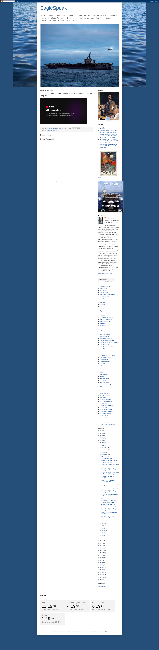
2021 (101, 442)
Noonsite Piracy (104, 353)
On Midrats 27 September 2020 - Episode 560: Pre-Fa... (110, 465)
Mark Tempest (110, 218)
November (104, 449)
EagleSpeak (53, 8)
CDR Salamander (104, 292)
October (104, 452)
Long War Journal (104, 336)
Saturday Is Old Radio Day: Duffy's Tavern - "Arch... (108, 477)
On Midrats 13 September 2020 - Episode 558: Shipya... (109, 495)
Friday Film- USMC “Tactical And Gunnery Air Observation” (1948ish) (109, 140)
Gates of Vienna (104, 313)
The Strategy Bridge (105, 393)
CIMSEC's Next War (105, 296)
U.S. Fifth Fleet (103, 407)
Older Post (90, 178)
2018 (101, 543)
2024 (101, 435)
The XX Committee (105, 395)
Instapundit (103, 323)
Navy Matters (103, 348)
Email (99, 177)
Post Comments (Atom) (53, 181)
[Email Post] (70, 128)
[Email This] (73, 128)
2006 (101, 572)
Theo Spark (103, 397)
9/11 (102, 498)
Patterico (102, 368)
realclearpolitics (104, 374)
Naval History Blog (104, 344)
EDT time (46, 602)
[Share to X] (76, 128)
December (105, 447)
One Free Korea (104, 359)
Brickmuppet (103, 290)
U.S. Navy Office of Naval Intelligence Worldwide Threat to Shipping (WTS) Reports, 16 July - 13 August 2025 (109, 145)
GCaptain (102, 315)
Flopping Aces (103, 311)
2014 (101, 553)
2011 (101, 560)
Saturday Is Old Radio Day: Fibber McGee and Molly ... (109, 505)
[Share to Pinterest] (79, 128)
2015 (101, 550)
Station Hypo (103, 386)
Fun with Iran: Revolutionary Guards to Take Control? (108, 501)
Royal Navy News (104, 378)
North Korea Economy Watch (107, 355)
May (103, 528)
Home (67, 178)
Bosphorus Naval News (106, 286)
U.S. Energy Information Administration (106, 402)
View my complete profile (105, 273)
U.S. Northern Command (106, 411)
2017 (101, 545)
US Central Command (105, 417)
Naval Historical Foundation (107, 340)
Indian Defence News (105, 321)
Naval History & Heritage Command (109, 342)
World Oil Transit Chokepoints (107, 424)
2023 (101, 438)
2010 (101, 562)
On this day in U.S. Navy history (109, 488)
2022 (101, 440)
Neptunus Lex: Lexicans (106, 351)
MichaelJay (93, 631)
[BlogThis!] (74, 128)
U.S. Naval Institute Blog (106, 409)
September (105, 454)
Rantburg (102, 372)
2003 (101, 579)
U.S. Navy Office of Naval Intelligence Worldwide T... (108, 457)
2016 (101, 548)
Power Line (103, 370)
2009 (101, 565)
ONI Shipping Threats (105, 361)
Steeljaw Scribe (104, 389)
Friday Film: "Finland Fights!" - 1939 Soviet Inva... (109, 480)
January (104, 537)
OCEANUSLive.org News (106, 357)
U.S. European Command (106, 405)
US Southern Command (106, 420)
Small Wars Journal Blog (106, 384)
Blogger (106, 631)
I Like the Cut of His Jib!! (106, 319)
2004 (101, 577)
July (103, 523)
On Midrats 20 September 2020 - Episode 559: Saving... (110, 473)
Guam (44, 615)
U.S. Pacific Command (105, 413)
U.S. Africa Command (105, 399)
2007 (101, 569)
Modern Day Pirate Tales (106, 338)
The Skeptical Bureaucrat (106, 391)
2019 (101, 540)
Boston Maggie (104, 288)
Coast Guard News (105, 299)
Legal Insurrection (104, 330)
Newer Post (44, 178)
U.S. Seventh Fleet (104, 415)
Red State (102, 376)
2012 (101, 557)
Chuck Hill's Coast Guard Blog (107, 294)
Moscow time (98, 602)
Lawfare (102, 327)
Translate (110, 281)
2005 (101, 574)
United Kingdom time (76, 602)
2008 (101, 567)
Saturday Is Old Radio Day (51, 130)
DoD (101, 306)
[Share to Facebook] (77, 128)
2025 (101, 433)
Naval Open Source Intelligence (108, 346)
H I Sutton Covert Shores (106, 317)
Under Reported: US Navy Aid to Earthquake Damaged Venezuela (108, 131)
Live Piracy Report (105, 334)
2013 (101, 555)
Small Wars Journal (104, 382)
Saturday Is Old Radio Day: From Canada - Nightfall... (110, 461)
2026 (101, 430)
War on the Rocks (104, 422)
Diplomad (102, 304)
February (104, 535)
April (103, 530)
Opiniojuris (102, 363)
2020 (101, 445)
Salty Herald (103, 380)
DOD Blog (102, 308)
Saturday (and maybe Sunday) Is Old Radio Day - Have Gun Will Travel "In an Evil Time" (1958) (108, 135)
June (103, 525)
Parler (101, 365)
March (103, 533)
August (104, 520)
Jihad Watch (103, 325)
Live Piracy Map (104, 332)
